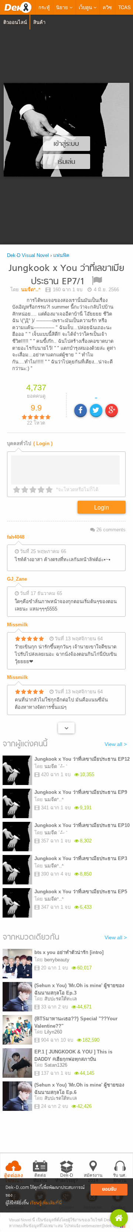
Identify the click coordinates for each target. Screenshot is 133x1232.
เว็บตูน (86, 7)
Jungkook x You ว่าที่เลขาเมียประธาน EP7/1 (66, 275)
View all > (116, 747)
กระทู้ (44, 7)
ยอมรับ (109, 1189)
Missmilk (17, 627)
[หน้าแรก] (17, 7)
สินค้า (39, 21)
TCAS (124, 7)
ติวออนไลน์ (15, 21)
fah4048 (15, 539)
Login (101, 510)
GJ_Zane (17, 581)
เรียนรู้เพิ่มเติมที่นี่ (46, 1203)
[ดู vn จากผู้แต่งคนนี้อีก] (66, 730)
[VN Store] (119, 1218)
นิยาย (62, 7)
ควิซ (107, 7)
